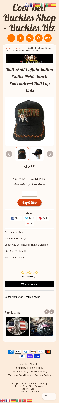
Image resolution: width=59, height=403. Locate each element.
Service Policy (42, 375)
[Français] (8, 400)
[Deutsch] (13, 400)
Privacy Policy (20, 371)
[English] (2, 400)
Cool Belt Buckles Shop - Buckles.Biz (29, 17)
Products (17, 48)
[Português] (24, 400)
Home (7, 48)
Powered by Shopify (29, 392)
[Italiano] (18, 400)
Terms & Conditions (19, 375)
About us (35, 364)
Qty (29, 189)
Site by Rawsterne (30, 389)
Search (23, 364)
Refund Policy (39, 371)
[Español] (29, 400)
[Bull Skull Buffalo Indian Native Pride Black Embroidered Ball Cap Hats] (22, 154)
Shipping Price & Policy (29, 368)
